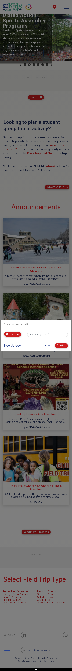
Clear (48, 345)
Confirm (61, 345)
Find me (14, 334)
